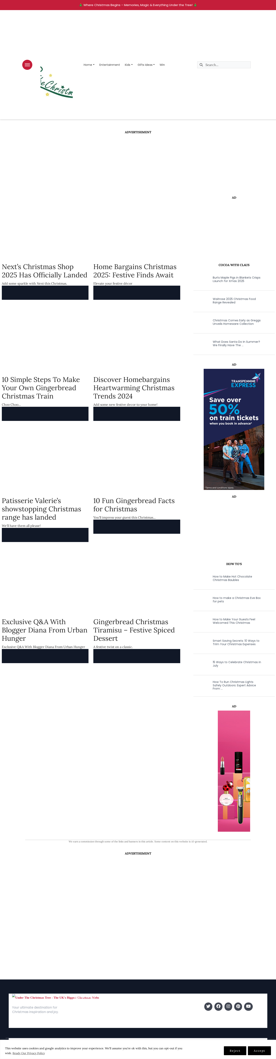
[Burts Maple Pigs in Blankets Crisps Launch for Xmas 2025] (200, 279)
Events (144, 1025)
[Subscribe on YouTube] (248, 1006)
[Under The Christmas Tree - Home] (55, 997)
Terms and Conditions (90, 1025)
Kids (127, 65)
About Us (80, 1006)
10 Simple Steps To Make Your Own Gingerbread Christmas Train (41, 387)
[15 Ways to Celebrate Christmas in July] (200, 664)
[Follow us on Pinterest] (238, 1006)
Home (88, 65)
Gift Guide (146, 1019)
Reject (235, 1051)
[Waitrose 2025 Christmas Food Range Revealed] (200, 301)
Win (162, 65)
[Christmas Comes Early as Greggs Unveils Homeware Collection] (200, 322)
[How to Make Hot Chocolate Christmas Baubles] (200, 578)
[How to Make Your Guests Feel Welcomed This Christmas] (200, 621)
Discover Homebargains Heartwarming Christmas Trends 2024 (134, 387)
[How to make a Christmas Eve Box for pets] (200, 600)
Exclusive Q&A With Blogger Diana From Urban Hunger (44, 630)
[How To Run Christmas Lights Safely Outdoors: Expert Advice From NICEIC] (200, 685)
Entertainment (109, 65)
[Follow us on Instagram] (228, 1006)
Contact (80, 1013)
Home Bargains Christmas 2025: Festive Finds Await (135, 270)
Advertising (82, 1019)
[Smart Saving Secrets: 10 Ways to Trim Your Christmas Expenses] (200, 642)
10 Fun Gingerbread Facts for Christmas (134, 504)
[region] (138, 1049)
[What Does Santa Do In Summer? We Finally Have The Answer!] (200, 344)
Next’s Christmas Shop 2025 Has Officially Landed (44, 270)
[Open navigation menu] (27, 65)
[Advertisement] (138, 164)
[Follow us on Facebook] (218, 1006)
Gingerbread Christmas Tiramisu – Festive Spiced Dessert (134, 630)
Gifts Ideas (145, 65)
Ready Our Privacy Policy (29, 1053)
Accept (259, 1051)
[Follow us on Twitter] (208, 1006)
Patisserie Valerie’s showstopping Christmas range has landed (41, 508)
